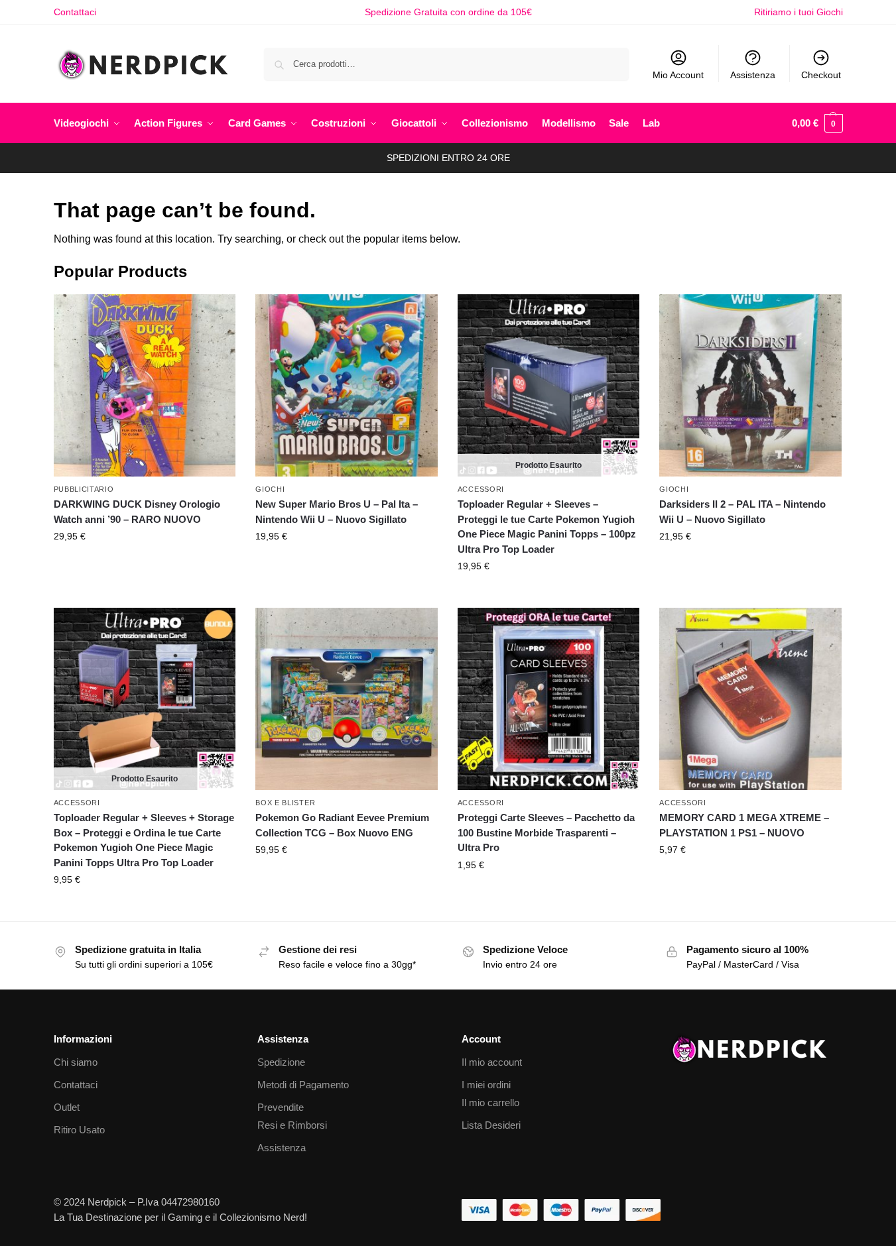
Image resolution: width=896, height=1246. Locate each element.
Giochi (270, 489)
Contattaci (75, 12)
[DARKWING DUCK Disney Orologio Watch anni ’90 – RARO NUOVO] (145, 385)
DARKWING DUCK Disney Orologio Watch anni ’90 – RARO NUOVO (137, 511)
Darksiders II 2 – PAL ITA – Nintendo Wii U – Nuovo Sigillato (742, 511)
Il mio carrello (490, 1102)
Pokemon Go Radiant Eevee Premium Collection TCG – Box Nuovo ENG (342, 825)
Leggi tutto (548, 594)
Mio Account (678, 75)
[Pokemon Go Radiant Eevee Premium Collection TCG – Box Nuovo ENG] (346, 699)
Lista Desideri (491, 1125)
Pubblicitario (84, 489)
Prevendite (280, 1107)
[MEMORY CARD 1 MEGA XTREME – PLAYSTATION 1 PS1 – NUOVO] (750, 699)
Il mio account (492, 1062)
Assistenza (752, 75)
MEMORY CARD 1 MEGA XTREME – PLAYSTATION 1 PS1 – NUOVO (744, 825)
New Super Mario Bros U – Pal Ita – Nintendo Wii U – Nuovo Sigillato (336, 511)
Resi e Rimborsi (292, 1125)
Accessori (481, 489)
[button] (817, 123)
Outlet (67, 1107)
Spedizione (281, 1062)
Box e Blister (285, 803)
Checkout (821, 75)
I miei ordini (486, 1084)
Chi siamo (75, 1062)
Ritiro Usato (79, 1129)
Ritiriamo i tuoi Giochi (798, 12)
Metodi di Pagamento (303, 1084)
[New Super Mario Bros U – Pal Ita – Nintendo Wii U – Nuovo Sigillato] (346, 385)
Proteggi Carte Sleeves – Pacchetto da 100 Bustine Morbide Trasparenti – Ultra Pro (546, 832)
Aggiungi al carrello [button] (144, 564)
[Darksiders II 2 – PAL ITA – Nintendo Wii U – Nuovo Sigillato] (750, 385)
